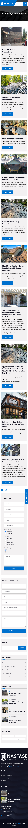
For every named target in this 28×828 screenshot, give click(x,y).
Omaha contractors (7, 739)
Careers (4, 780)
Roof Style (6, 536)
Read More (7, 68)
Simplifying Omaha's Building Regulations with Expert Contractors (13, 268)
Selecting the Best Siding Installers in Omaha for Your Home (13, 424)
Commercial (5, 663)
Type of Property (8, 529)
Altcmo (18, 823)
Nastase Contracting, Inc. (8, 666)
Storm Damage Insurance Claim (11, 548)
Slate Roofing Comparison (12, 139)
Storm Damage (5, 778)
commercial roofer (20, 736)
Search (22, 647)
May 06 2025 (13, 709)
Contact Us (5, 783)
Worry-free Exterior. (14, 766)
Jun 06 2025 (13, 691)
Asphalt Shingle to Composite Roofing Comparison (15, 720)
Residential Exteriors (7, 773)
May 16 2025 (13, 699)
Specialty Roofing (6, 673)
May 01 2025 (13, 716)
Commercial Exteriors (8, 736)
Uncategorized (6, 677)
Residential (5, 670)
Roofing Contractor (19, 739)
